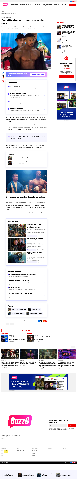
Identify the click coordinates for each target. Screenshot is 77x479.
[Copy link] (3, 80)
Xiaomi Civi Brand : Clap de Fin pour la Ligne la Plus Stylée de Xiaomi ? (68, 40)
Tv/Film (2, 11)
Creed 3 (12, 323)
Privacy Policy (58, 429)
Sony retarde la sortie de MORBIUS (34, 253)
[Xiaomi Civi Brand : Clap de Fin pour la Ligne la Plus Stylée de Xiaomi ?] (59, 40)
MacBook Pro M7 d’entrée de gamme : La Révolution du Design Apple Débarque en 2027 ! (68, 33)
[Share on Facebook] (3, 73)
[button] (62, 4)
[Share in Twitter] (3, 76)
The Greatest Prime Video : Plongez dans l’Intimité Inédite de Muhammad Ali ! (68, 26)
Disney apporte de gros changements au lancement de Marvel (34, 226)
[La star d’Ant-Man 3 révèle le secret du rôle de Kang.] (29, 354)
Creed (7, 323)
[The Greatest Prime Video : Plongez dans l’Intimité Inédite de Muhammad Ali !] (59, 27)
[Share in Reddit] (3, 78)
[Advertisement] (66, 101)
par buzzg (66, 42)
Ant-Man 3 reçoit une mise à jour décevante (35, 239)
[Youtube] (73, 1)
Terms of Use (65, 429)
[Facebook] (71, 1)
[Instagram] (75, 1)
